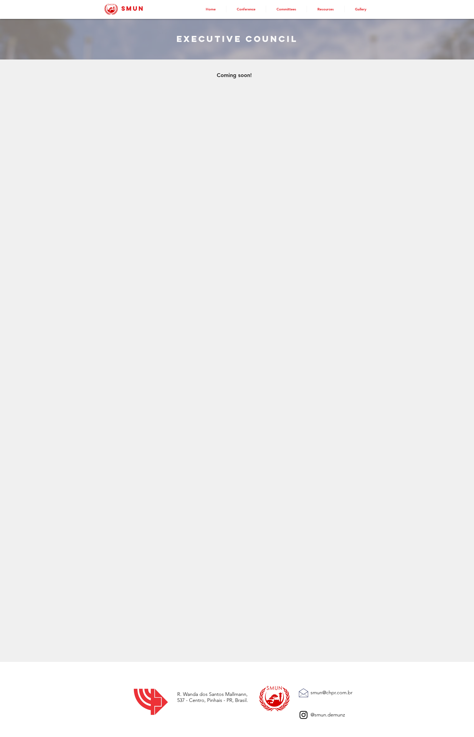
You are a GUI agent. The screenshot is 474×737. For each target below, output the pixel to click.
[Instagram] (303, 715)
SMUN (132, 8)
